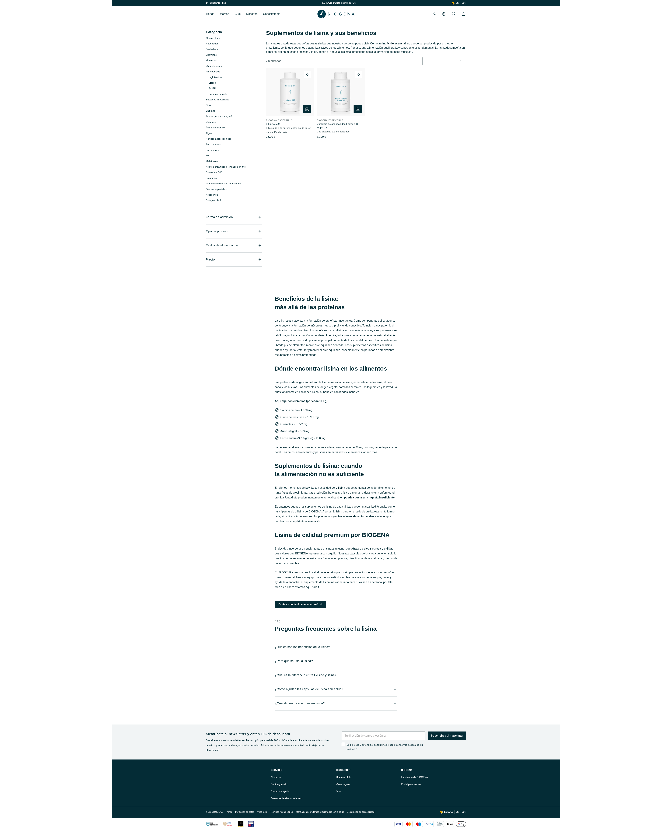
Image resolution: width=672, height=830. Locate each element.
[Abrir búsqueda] (435, 14)
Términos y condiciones (281, 812)
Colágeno (211, 122)
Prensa (229, 812)
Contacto (276, 777)
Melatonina (212, 161)
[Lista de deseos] (453, 14)
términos (382, 744)
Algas (209, 133)
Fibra (209, 105)
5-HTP (212, 88)
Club (238, 13)
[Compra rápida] (307, 109)
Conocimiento (271, 13)
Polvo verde (212, 150)
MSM (209, 155)
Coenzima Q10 (214, 172)
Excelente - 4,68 (218, 3)
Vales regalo (343, 784)
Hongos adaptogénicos (218, 138)
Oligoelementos (214, 66)
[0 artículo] (463, 14)
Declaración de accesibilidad (360, 812)
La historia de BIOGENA (414, 777)
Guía (338, 791)
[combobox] (444, 61)
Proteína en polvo (218, 94)
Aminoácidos (213, 71)
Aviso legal (262, 812)
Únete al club (343, 777)
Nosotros (251, 13)
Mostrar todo (213, 38)
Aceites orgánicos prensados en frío (226, 166)
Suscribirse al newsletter (447, 735)
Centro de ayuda (280, 791)
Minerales (211, 60)
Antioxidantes (213, 144)
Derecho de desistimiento (286, 798)
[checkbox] (343, 744)
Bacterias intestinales (217, 99)
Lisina (212, 82)
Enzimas (210, 110)
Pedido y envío (279, 784)
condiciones (396, 744)
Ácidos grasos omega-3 (219, 116)
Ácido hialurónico (215, 127)
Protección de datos (244, 812)
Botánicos (211, 178)
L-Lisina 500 (273, 123)
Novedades (212, 43)
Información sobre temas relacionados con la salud (320, 812)
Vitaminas (211, 54)
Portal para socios (411, 784)
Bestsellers (212, 49)
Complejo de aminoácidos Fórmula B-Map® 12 (338, 125)
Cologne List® (213, 200)
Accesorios (212, 194)
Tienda (210, 13)
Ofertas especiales (216, 189)
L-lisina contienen (376, 553)
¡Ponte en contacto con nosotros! (298, 604)
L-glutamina (215, 77)
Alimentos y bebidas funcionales (223, 183)
